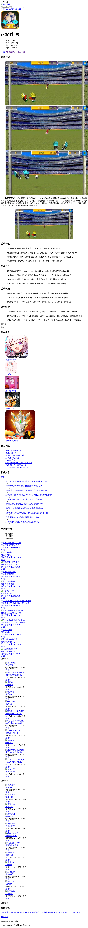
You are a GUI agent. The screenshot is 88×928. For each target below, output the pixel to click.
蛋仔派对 (9, 787)
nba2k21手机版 (11, 460)
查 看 (8, 670)
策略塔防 (43, 912)
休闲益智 (12, 912)
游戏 (7, 9)
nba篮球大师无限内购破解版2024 (19, 463)
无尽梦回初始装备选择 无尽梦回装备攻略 (22, 517)
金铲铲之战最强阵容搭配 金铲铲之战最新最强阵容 (26, 508)
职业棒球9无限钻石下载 (15, 455)
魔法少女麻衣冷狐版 (14, 752)
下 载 (3, 52)
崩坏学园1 (10, 665)
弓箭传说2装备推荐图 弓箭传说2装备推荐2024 (24, 504)
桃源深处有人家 (12, 845)
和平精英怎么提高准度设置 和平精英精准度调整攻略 (27, 490)
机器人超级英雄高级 (14, 723)
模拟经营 (51, 912)
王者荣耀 (9, 874)
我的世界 (9, 884)
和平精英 (9, 894)
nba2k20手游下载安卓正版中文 (18, 465)
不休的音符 (10, 826)
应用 (11, 9)
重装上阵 (9, 797)
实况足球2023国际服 (14, 762)
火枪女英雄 (10, 772)
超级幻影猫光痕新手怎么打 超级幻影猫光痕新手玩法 (27, 513)
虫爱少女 (9, 694)
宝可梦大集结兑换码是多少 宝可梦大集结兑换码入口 (27, 481)
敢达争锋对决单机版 (14, 714)
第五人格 (9, 807)
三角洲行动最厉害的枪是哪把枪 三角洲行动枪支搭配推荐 (29, 495)
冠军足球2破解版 (12, 458)
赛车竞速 (59, 912)
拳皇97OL (10, 816)
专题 (19, 9)
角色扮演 (4, 912)
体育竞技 (67, 912)
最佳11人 (9, 743)
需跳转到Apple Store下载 (15, 52)
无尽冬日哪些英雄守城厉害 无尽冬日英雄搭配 (24, 499)
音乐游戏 (35, 912)
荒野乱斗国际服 (12, 733)
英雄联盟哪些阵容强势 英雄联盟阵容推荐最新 (24, 486)
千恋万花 (9, 704)
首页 (3, 9)
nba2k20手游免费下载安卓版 (17, 467)
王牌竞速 (9, 855)
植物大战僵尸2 (11, 836)
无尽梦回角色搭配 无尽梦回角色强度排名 (22, 522)
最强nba (9, 865)
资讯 (15, 9)
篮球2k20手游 (11, 453)
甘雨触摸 (9, 685)
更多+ (3, 477)
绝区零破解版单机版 (14, 675)
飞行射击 (20, 912)
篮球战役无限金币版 (14, 451)
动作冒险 (28, 912)
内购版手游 (75, 912)
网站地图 (4, 917)
